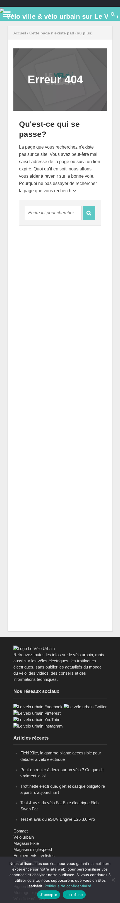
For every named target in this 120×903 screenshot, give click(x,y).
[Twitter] (85, 706)
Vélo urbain (23, 837)
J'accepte (48, 894)
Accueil (19, 33)
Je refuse (74, 894)
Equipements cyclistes (34, 855)
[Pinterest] (37, 712)
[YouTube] (36, 719)
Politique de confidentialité (68, 886)
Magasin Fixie (26, 843)
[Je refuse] (113, 880)
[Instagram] (38, 725)
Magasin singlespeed (32, 849)
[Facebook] (38, 706)
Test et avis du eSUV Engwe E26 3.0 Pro (57, 819)
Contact (20, 831)
